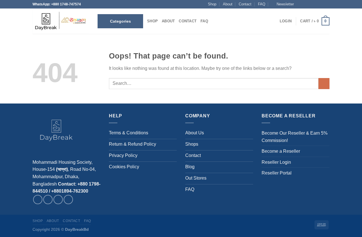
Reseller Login (276, 162)
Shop (212, 4)
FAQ (261, 4)
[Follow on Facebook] (299, 4)
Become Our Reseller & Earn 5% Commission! (294, 137)
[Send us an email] (316, 4)
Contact (245, 4)
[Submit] (323, 83)
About (227, 4)
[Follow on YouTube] (326, 4)
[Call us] (321, 4)
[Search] (214, 21)
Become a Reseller (281, 151)
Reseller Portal (277, 173)
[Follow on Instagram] (305, 4)
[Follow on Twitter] (310, 4)
